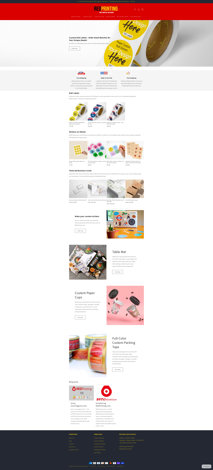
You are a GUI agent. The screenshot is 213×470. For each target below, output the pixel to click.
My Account (72, 447)
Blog (70, 441)
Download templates (100, 444)
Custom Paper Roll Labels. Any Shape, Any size (97, 123)
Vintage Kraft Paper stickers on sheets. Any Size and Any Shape (133, 162)
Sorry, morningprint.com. (79, 404)
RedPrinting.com (76, 466)
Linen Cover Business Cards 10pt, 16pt (97, 200)
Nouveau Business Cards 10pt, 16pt (77, 200)
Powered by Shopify (84, 466)
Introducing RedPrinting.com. (103, 404)
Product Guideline (99, 438)
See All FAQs (97, 452)
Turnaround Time (98, 447)
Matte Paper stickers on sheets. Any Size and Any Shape (115, 162)
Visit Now (117, 272)
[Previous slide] (101, 68)
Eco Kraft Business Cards (131, 200)
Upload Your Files (74, 449)
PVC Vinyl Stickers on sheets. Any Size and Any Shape (97, 162)
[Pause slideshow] (112, 68)
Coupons (71, 444)
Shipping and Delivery (100, 449)
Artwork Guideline (99, 441)
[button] (76, 16)
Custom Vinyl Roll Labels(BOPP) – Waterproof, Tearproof (77, 123)
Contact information (111, 466)
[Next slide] (108, 68)
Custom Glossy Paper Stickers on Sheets (77, 162)
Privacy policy (93, 466)
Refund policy (120, 466)
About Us (71, 438)
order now (75, 49)
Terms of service (101, 466)
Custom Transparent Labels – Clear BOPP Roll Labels (115, 123)
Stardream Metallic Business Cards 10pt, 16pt (115, 200)
